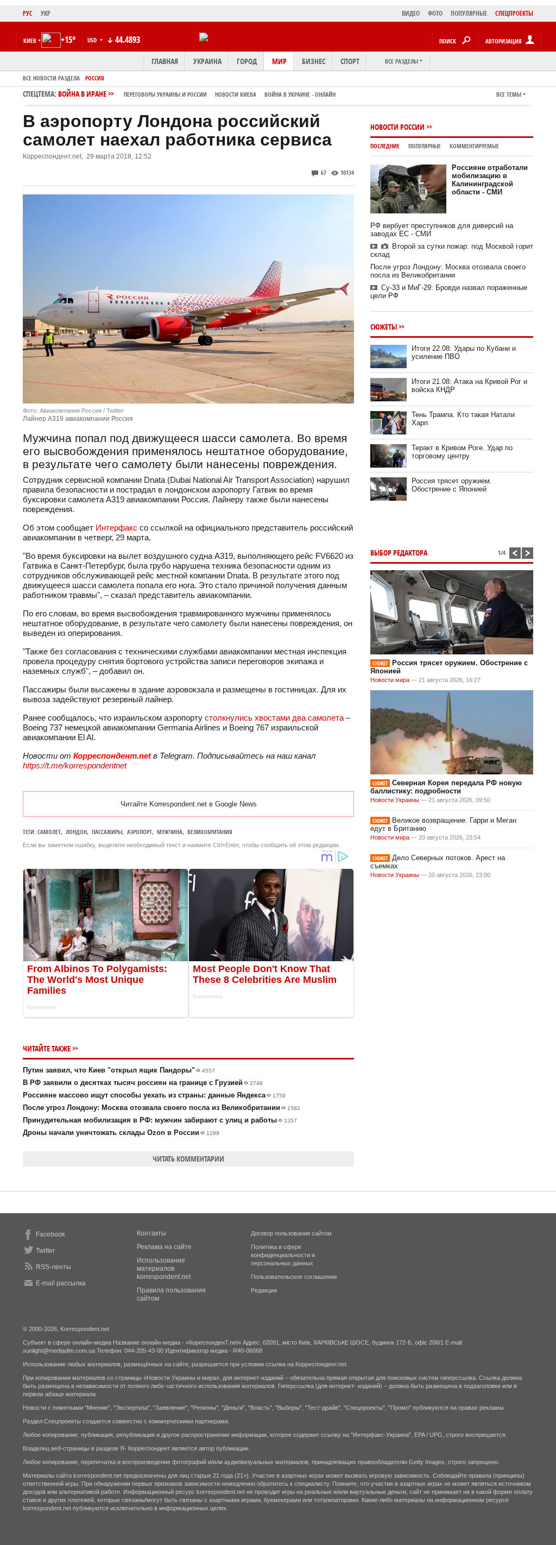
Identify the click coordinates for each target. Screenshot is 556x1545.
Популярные (424, 146)
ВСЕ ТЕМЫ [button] (508, 94)
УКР (45, 13)
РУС (28, 13)
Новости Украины (394, 800)
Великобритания (209, 832)
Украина (207, 61)
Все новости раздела (51, 78)
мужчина (169, 832)
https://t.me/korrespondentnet (75, 765)
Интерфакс (116, 527)
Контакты (151, 1233)
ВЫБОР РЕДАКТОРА (398, 552)
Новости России (397, 127)
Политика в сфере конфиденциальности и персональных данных (283, 1255)
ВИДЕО (411, 13)
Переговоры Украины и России (165, 94)
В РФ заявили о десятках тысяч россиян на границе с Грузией (143, 1083)
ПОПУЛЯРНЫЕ (469, 13)
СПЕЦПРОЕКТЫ (514, 13)
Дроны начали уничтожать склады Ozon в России (121, 1132)
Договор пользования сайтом (291, 1233)
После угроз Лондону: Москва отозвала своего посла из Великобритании (161, 1107)
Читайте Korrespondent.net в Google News (189, 804)
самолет (49, 832)
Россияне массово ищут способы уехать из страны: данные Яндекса (154, 1095)
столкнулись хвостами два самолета (274, 717)
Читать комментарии (188, 1158)
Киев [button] (29, 40)
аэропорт (139, 832)
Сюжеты (383, 326)
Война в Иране (197, 94)
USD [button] (92, 40)
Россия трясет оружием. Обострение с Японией (452, 485)
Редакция (264, 1290)
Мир (279, 61)
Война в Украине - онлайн (300, 94)
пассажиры (107, 832)
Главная (164, 61)
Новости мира (389, 680)
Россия (94, 78)
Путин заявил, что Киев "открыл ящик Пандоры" (119, 1070)
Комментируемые (474, 146)
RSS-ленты (53, 1267)
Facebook (50, 1234)
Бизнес (313, 61)
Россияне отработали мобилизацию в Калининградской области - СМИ (490, 179)
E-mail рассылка (61, 1283)
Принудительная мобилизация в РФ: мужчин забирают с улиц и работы (160, 1120)
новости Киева (235, 94)
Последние (385, 146)
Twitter (45, 1250)
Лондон (76, 832)
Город (247, 61)
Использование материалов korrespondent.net (164, 1269)
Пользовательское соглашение (294, 1276)
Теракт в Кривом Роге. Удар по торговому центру (462, 452)
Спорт (349, 61)
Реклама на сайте (164, 1247)
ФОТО (435, 13)
